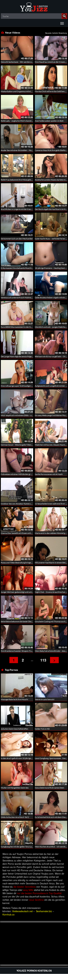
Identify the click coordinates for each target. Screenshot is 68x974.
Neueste (48, 33)
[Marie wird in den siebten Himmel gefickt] (51, 519)
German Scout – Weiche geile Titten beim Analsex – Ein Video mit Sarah (31, 445)
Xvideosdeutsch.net (22, 911)
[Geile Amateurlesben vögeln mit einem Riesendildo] (51, 284)
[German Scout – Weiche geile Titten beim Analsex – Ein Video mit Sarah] (17, 431)
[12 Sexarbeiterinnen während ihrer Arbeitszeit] (51, 490)
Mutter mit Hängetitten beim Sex (15, 787)
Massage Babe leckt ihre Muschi (14, 699)
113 (43, 660)
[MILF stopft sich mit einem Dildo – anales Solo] (17, 401)
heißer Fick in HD (42, 729)
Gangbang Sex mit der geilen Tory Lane (17, 846)
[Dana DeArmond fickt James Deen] (51, 774)
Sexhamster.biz (44, 911)
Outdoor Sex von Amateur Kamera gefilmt (19, 503)
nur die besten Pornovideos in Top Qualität (39, 893)
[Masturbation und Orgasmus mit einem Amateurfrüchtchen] (17, 77)
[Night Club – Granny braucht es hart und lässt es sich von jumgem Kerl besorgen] (51, 578)
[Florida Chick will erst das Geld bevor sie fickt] (51, 77)
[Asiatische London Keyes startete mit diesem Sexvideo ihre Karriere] (51, 166)
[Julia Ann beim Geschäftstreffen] (17, 715)
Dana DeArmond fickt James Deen (49, 787)
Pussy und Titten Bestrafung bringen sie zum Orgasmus (24, 562)
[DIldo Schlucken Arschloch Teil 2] (17, 803)
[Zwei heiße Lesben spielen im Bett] (51, 107)
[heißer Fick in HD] (51, 715)
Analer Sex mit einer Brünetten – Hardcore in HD (22, 150)
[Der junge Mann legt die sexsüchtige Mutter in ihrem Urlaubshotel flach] (17, 343)
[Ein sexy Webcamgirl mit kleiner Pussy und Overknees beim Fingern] (51, 401)
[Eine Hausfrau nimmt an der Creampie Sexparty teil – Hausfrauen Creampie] (51, 48)
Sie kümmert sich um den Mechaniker (17, 238)
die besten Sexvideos (24, 886)
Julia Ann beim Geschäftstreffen (14, 729)
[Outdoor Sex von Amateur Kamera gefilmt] (17, 490)
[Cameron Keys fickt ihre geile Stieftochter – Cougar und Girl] (51, 136)
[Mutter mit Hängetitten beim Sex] (17, 774)
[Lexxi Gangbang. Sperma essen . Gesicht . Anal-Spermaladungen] (51, 744)
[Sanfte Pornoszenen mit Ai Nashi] (51, 460)
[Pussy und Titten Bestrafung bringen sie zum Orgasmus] (17, 549)
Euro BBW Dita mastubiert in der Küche (18, 327)
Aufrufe (55, 33)
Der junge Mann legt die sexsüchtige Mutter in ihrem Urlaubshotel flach (31, 356)
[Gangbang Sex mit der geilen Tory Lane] (17, 833)
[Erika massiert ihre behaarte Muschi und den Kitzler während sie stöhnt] (17, 254)
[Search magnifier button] (64, 16)
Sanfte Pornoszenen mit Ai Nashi (49, 474)
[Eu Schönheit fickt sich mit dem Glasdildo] (51, 803)
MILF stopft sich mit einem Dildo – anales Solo (20, 415)
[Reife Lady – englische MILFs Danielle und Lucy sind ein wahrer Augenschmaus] (17, 107)
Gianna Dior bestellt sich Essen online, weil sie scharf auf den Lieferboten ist (33, 533)
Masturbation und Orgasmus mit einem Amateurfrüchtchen (26, 91)
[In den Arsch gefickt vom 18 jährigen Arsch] (17, 744)
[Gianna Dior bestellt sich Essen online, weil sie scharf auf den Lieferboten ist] (17, 519)
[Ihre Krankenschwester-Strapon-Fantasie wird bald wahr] (17, 637)
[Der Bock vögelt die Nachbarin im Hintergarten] (51, 195)
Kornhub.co (8, 914)
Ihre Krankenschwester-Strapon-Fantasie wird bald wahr (25, 651)
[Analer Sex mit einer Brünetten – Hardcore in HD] (17, 136)
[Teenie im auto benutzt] (51, 685)
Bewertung (63, 33)
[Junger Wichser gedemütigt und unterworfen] (17, 578)
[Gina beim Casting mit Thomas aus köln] (51, 608)
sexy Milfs (28, 890)
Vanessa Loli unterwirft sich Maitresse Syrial (19, 297)
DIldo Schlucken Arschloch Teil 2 (15, 817)
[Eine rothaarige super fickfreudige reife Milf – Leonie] (17, 372)
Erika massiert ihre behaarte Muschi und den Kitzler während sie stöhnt (31, 268)
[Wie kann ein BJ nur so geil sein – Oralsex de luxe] (51, 343)
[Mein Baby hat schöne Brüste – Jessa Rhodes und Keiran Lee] (51, 637)
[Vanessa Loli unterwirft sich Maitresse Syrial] (17, 284)
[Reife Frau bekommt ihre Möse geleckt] (17, 166)
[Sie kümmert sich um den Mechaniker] (17, 225)
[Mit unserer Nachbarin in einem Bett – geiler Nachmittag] (51, 549)
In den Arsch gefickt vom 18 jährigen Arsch (19, 758)
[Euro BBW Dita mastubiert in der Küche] (17, 313)
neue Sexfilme (36, 899)
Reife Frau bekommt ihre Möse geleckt (17, 180)
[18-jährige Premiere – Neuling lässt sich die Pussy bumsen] (51, 254)
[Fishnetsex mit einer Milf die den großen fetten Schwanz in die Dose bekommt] (17, 460)
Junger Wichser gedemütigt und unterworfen (20, 592)
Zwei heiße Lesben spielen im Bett (49, 121)
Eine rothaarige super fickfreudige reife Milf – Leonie (23, 386)
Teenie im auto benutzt (44, 699)
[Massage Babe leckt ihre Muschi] (17, 685)
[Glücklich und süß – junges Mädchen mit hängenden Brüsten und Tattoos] (51, 313)
